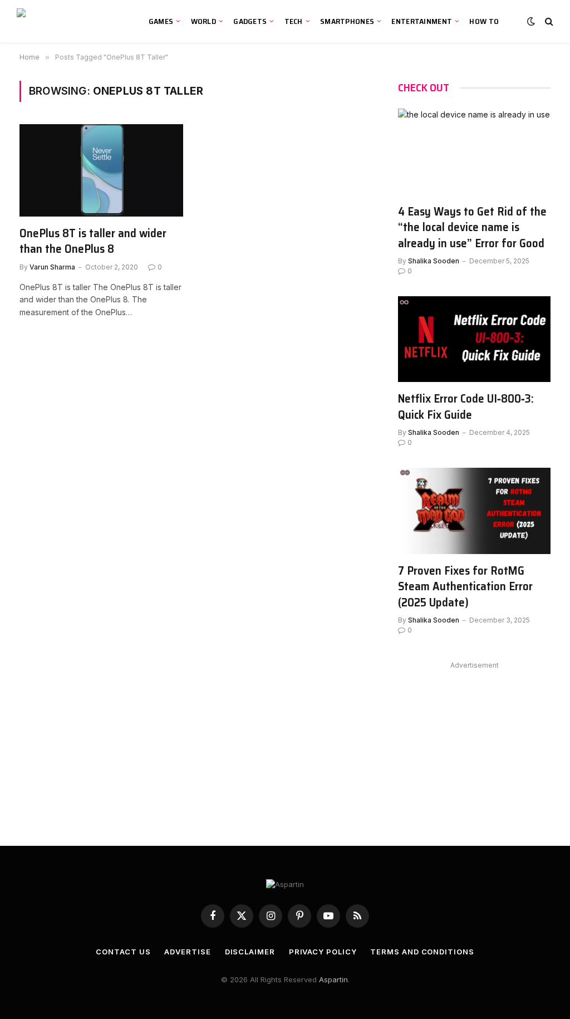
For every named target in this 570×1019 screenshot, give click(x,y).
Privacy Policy (323, 951)
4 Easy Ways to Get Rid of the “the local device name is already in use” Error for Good (472, 228)
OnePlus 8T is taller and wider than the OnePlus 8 (92, 241)
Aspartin (333, 979)
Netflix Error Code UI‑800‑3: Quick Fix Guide (466, 407)
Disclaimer (250, 951)
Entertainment (421, 21)
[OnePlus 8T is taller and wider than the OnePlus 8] (101, 170)
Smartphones (347, 21)
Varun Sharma (52, 267)
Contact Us (123, 951)
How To (484, 21)
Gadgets (250, 21)
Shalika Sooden (433, 261)
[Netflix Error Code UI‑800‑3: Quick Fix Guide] (474, 339)
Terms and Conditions (422, 951)
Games (161, 21)
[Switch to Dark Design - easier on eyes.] (531, 21)
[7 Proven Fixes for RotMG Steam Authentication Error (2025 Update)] (474, 510)
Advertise (187, 951)
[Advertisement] (474, 742)
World (203, 21)
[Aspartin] (70, 21)
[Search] (548, 21)
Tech (293, 21)
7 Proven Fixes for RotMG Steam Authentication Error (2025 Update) (465, 587)
